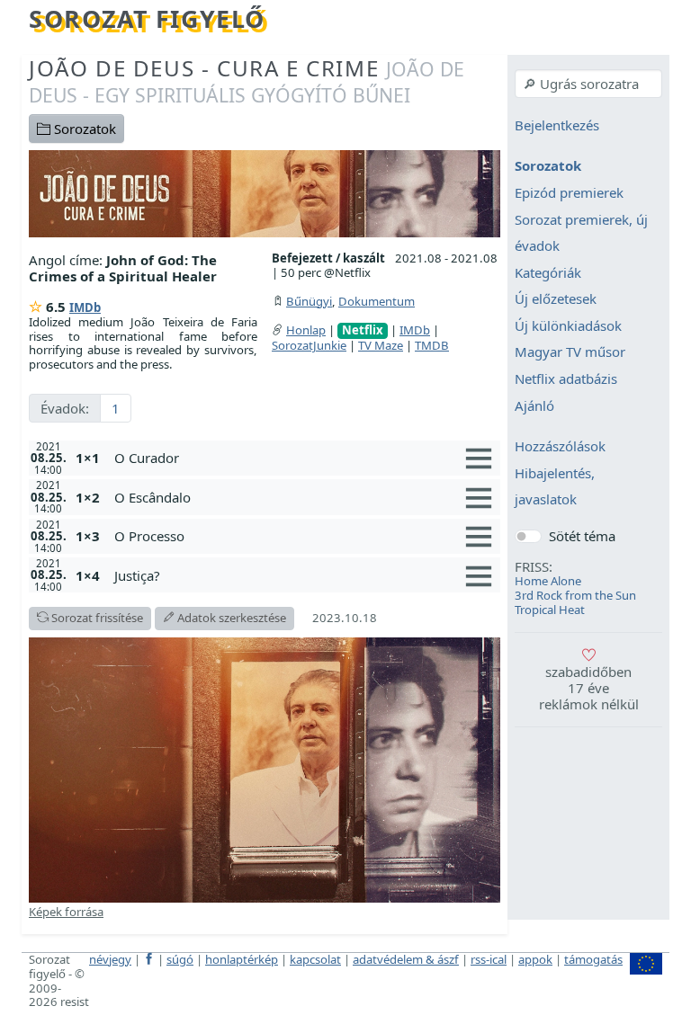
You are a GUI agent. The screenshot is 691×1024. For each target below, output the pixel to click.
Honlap (306, 330)
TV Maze (380, 345)
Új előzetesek (556, 299)
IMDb (85, 307)
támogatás (593, 959)
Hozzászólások (560, 447)
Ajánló (534, 405)
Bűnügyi (309, 301)
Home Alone (548, 581)
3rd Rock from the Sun (575, 595)
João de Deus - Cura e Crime (246, 80)
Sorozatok (83, 129)
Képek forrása (66, 912)
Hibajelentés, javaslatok (555, 486)
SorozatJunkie (309, 345)
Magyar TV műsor (570, 352)
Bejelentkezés (557, 125)
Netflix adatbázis (566, 378)
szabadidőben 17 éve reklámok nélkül (589, 688)
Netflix (362, 330)
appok (535, 959)
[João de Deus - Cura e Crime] (264, 192)
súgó (179, 959)
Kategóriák (548, 272)
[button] (303, 457)
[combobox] (588, 83)
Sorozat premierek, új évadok (581, 232)
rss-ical (489, 959)
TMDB (432, 345)
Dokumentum (376, 301)
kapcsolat (315, 959)
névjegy (110, 959)
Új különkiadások (568, 325)
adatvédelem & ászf (406, 959)
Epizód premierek (569, 192)
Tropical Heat (550, 609)
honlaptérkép (241, 959)
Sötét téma (582, 536)
